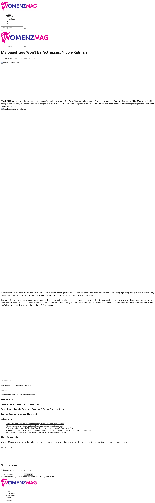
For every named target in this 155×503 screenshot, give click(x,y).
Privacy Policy (11, 456)
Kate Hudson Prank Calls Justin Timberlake (17, 385)
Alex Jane (7, 58)
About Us (9, 452)
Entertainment (11, 19)
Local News (10, 17)
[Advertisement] (73, 81)
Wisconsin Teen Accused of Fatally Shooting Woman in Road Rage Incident (35, 424)
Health (8, 21)
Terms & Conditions (13, 458)
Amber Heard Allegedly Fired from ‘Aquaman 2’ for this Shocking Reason (33, 409)
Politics (8, 15)
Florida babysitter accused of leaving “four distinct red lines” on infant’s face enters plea (39, 428)
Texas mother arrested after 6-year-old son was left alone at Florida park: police (36, 432)
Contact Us (10, 454)
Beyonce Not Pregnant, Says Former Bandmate (18, 395)
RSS (7, 460)
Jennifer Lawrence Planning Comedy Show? (20, 404)
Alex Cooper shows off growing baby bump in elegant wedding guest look (34, 426)
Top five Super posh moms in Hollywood (19, 414)
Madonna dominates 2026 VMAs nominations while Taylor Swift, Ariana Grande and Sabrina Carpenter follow (48, 430)
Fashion (9, 23)
